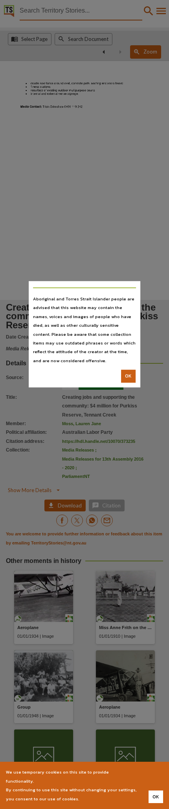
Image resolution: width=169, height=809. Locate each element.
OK (128, 376)
